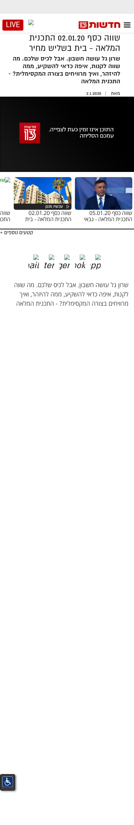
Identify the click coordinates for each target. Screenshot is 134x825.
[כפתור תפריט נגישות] (7, 782)
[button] (101, 259)
